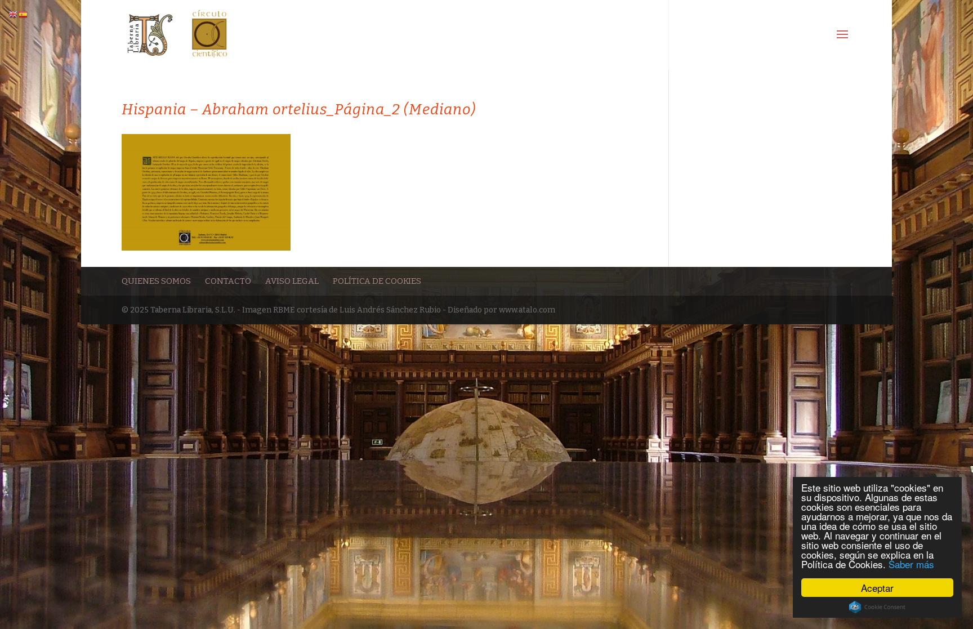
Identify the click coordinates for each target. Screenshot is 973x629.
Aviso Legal (292, 281)
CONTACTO (228, 281)
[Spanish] (24, 14)
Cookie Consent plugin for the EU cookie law (877, 607)
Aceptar (877, 588)
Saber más (911, 564)
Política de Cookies (377, 281)
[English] (13, 14)
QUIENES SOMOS (156, 281)
